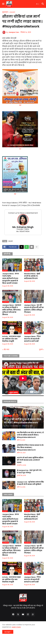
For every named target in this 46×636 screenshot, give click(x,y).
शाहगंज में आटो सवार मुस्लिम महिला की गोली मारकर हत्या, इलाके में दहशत (30, 460)
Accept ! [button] (7, 632)
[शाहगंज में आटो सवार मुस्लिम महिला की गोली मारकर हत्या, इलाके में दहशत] (8, 461)
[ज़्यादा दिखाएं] (36, 247)
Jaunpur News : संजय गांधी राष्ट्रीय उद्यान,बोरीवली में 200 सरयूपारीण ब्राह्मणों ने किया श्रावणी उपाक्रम (10, 278)
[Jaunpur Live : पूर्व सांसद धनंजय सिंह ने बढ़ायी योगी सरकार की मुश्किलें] (8, 485)
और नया (6, 349)
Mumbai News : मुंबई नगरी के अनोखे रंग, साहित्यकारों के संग (32, 276)
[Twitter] (21, 247)
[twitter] (18, 614)
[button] (3, 4)
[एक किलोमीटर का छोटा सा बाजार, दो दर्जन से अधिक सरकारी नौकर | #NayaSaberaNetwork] (8, 435)
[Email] (31, 247)
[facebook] (13, 614)
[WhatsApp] (26, 247)
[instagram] (28, 614)
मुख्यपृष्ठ (5, 12)
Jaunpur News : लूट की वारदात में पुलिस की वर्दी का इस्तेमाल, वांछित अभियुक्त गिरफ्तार (34, 308)
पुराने (41, 349)
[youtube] (23, 614)
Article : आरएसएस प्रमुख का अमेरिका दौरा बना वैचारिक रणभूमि (11, 338)
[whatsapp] (33, 614)
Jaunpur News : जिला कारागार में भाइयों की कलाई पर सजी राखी (32, 338)
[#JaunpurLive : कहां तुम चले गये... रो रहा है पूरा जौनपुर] (8, 473)
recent (12, 12)
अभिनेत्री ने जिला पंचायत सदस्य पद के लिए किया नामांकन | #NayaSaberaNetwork (30, 447)
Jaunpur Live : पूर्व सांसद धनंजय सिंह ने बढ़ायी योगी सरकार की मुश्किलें (30, 483)
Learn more (16, 627)
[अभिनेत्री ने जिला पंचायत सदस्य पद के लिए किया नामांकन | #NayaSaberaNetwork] (8, 448)
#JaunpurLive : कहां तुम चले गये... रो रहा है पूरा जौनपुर (30, 471)
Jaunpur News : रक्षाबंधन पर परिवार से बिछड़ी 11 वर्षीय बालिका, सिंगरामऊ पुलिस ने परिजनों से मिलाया (11, 310)
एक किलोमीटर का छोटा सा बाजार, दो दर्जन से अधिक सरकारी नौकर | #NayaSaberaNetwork (30, 434)
